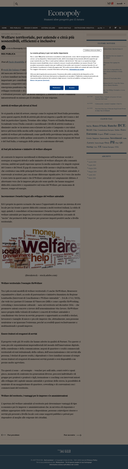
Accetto (72, 87)
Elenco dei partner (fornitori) (39, 80)
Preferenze (56, 87)
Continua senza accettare (92, 50)
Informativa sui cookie (76, 69)
